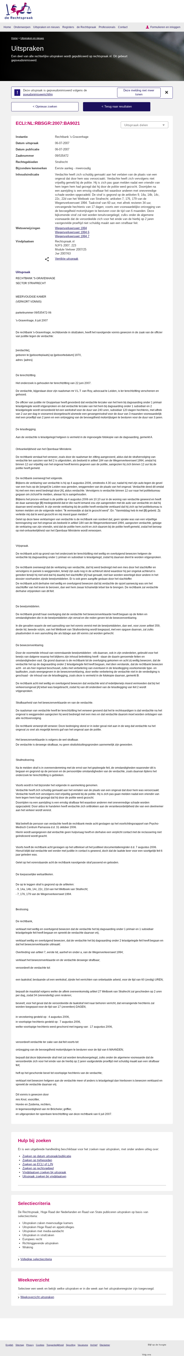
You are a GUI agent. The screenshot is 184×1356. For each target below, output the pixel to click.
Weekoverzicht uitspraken (37, 1297)
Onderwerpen (22, 27)
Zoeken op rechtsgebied (38, 1168)
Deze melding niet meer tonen (138, 92)
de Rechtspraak (86, 27)
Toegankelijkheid (55, 1345)
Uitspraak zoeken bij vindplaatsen (44, 1176)
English (9, 1345)
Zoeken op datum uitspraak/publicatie (46, 1156)
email (176, 1345)
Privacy (30, 1345)
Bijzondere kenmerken (31, 168)
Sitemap (19, 1345)
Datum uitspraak (27, 143)
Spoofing (70, 1345)
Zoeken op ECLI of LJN (37, 1164)
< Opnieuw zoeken (45, 106)
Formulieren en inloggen (165, 27)
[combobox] (144, 125)
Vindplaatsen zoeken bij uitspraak (44, 1172)
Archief (93, 1345)
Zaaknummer (25, 155)
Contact (122, 27)
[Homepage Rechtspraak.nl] (17, 10)
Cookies (40, 1345)
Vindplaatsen (25, 241)
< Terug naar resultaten (117, 106)
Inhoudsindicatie (27, 174)
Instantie (22, 136)
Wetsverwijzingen (28, 228)
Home (7, 27)
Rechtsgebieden (27, 162)
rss (170, 1345)
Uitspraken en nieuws (46, 27)
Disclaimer (105, 1345)
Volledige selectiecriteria (36, 1259)
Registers (68, 27)
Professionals (107, 27)
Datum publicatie (27, 149)
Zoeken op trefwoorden (37, 1160)
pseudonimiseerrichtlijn (38, 94)
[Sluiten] (166, 92)
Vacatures (83, 1345)
